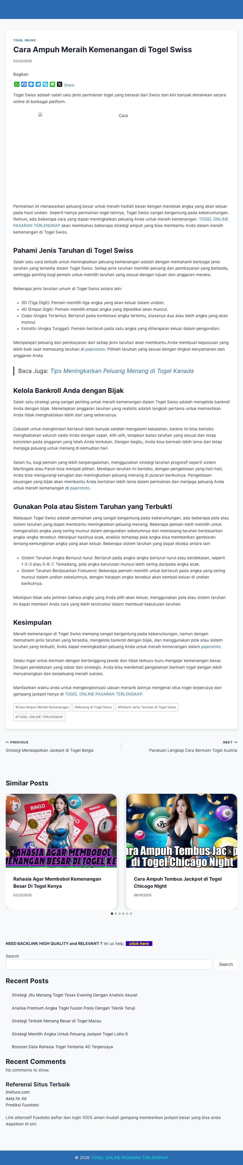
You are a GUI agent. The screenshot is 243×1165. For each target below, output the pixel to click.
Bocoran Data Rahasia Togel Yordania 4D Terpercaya (62, 1046)
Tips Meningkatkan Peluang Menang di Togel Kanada (122, 370)
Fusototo (41, 1117)
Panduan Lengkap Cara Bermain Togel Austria (193, 746)
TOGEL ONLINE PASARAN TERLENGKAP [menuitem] (103, 694)
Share (69, 85)
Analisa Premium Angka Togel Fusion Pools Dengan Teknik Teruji (73, 1008)
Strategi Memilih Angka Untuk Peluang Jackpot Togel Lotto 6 (70, 1034)
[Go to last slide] (13, 851)
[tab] (112, 913)
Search (12, 956)
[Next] (230, 851)
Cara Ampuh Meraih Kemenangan (42, 707)
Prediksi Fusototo (22, 1105)
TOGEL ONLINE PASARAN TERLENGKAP (129, 1157)
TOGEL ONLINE (24, 40)
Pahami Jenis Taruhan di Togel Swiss (147, 707)
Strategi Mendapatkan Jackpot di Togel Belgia (49, 746)
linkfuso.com (18, 1092)
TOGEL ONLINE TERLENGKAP (39, 717)
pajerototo (95, 349)
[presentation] (61, 831)
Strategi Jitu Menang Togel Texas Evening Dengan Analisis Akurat (74, 995)
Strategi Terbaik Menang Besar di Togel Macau (56, 1021)
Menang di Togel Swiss (93, 707)
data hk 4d (16, 1098)
